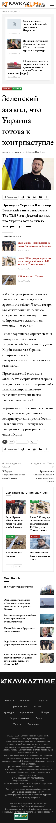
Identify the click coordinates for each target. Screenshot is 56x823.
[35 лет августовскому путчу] (47, 590)
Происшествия (19, 706)
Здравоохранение (19, 718)
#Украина (7, 89)
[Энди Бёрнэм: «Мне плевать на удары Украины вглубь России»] (9, 246)
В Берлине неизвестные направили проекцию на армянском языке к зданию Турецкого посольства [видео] (27, 67)
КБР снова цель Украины (31, 276)
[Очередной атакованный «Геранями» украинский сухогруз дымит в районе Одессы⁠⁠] (47, 603)
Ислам (37, 706)
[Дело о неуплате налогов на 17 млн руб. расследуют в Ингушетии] (14, 24)
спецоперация (22, 442)
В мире (45, 712)
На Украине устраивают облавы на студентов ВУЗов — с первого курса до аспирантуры (35, 45)
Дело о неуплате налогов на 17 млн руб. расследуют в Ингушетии (35, 25)
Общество (42, 700)
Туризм (17, 724)
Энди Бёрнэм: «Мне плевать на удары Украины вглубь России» (34, 244)
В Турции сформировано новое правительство (13, 474)
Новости (17, 89)
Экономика (33, 724)
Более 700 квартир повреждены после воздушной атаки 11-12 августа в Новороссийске (34, 261)
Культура (9, 712)
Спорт (39, 718)
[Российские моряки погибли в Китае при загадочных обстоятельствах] (47, 619)
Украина (34, 442)
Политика (25, 700)
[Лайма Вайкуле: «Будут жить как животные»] (47, 632)
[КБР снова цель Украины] (9, 280)
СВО (11, 442)
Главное (10, 536)
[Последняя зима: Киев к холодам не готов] (40, 542)
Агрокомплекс (27, 712)
